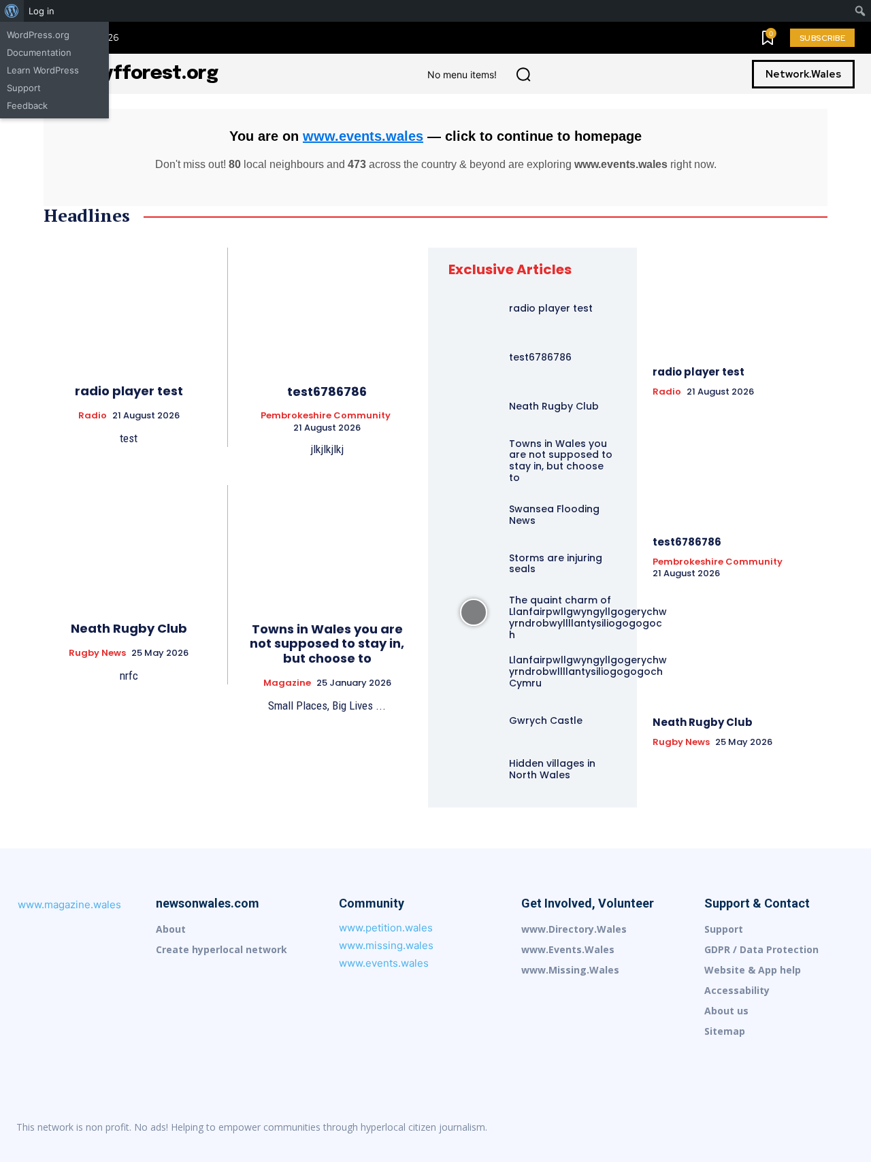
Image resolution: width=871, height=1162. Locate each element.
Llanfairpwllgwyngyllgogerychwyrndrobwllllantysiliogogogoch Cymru (588, 671)
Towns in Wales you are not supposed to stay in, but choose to (327, 643)
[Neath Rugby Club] (129, 544)
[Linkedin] (729, 1127)
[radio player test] (129, 307)
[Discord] (672, 1127)
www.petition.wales (386, 927)
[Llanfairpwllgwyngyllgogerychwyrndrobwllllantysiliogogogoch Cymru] (473, 672)
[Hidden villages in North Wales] (473, 769)
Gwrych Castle (545, 720)
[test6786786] (327, 307)
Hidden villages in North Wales (552, 769)
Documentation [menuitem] (39, 52)
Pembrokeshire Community (326, 415)
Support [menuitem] (24, 87)
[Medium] (758, 1127)
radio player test (129, 390)
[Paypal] (787, 1127)
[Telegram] (815, 1127)
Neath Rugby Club (129, 628)
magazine (287, 683)
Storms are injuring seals (555, 563)
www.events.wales (363, 136)
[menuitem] (12, 11)
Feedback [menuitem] (27, 105)
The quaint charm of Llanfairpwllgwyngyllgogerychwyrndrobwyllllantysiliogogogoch (588, 617)
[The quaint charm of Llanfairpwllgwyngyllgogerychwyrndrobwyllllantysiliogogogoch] (473, 612)
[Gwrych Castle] (473, 720)
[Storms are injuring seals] (473, 564)
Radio (92, 415)
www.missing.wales (386, 945)
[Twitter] (844, 1127)
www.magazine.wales (69, 904)
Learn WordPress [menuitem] (43, 70)
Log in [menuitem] (41, 10)
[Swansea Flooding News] (473, 515)
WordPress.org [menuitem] (38, 34)
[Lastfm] (701, 1127)
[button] (523, 74)
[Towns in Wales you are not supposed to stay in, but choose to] (327, 545)
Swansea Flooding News (554, 514)
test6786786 (327, 391)
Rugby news (97, 653)
